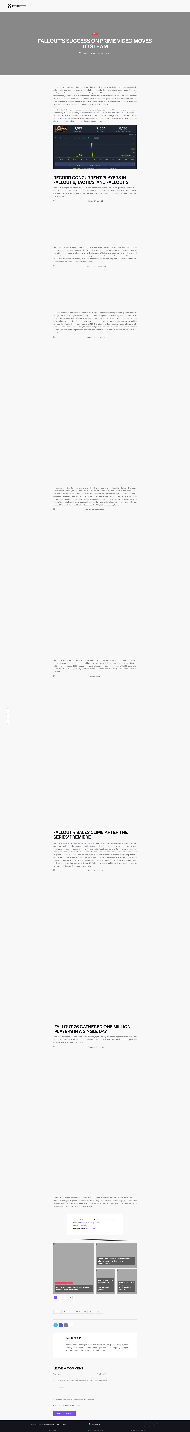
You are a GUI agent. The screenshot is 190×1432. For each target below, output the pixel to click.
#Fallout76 (83, 1222)
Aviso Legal (52, 1430)
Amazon (57, 1312)
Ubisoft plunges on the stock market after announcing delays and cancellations (114, 1260)
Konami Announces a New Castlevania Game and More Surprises (72, 1288)
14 (70, 1297)
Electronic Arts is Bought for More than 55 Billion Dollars (126, 1286)
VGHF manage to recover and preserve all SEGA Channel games (105, 1285)
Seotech (63, 1425)
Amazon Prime (68, 1312)
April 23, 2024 (90, 1228)
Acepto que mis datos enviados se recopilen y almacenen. (75, 1399)
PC (85, 1312)
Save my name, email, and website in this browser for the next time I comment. (82, 1381)
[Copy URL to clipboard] (71, 1325)
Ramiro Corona (73, 1338)
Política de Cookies (138, 1430)
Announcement (61, 1283)
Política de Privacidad (95, 1430)
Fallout (78, 1312)
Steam (99, 1312)
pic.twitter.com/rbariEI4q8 (82, 1225)
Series (91, 1312)
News (95, 34)
